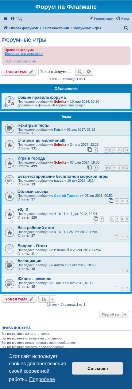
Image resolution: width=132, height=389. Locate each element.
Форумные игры (24, 39)
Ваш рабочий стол (35, 227)
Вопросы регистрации (24, 53)
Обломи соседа (32, 191)
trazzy (59, 180)
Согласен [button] (97, 368)
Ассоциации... (31, 261)
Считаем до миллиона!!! (41, 140)
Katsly (58, 129)
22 (119, 150)
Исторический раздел (68, 105)
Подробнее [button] (42, 379)
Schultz (60, 101)
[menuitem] (16, 18)
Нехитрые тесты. (34, 125)
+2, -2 (22, 209)
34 (126, 168)
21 (113, 150)
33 (119, 168)
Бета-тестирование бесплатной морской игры (62, 176)
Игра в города (31, 158)
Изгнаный (61, 250)
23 (126, 150)
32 (113, 168)
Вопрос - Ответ (32, 246)
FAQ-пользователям (21, 61)
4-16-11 (59, 214)
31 (106, 168)
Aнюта (59, 265)
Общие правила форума (41, 97)
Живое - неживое (34, 278)
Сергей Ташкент (67, 195)
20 (106, 150)
